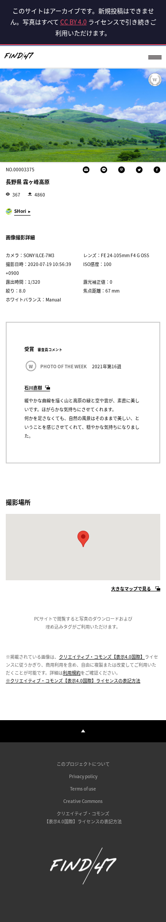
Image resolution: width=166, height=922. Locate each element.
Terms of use (83, 788)
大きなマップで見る (131, 588)
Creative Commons (83, 801)
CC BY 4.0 (73, 21)
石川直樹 (33, 387)
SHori (20, 211)
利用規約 (72, 672)
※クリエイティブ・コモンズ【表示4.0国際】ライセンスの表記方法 (73, 680)
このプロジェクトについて (83, 763)
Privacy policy (83, 776)
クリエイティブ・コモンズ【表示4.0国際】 (102, 656)
